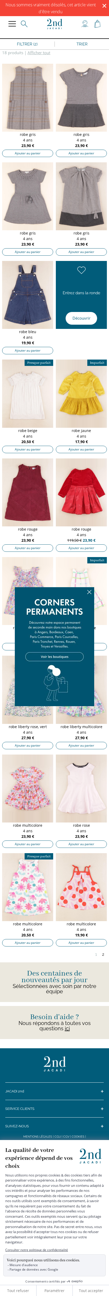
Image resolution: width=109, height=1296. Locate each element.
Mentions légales (37, 1136)
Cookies (78, 1136)
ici (67, 1028)
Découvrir (81, 318)
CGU (57, 1136)
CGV (66, 1136)
